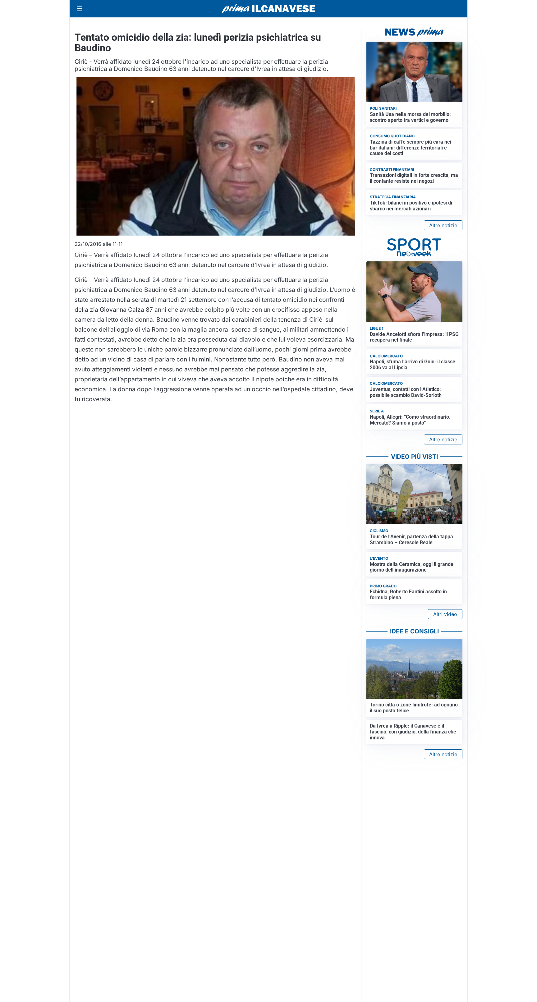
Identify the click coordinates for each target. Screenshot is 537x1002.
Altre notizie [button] (443, 225)
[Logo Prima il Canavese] (268, 9)
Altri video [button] (445, 614)
